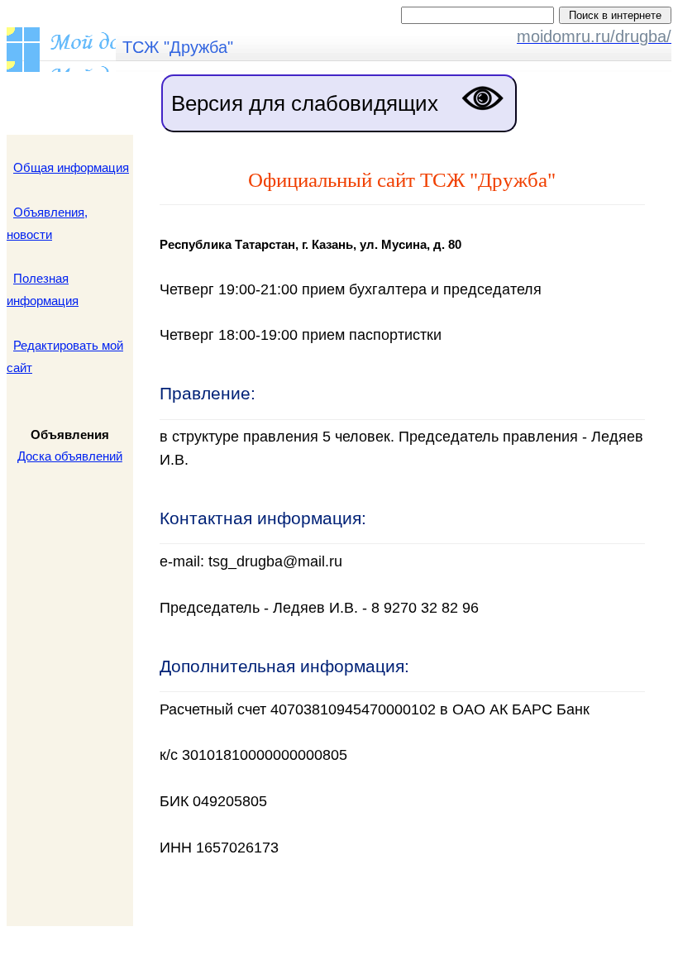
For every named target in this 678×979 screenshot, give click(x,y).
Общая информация (71, 167)
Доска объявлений (69, 456)
